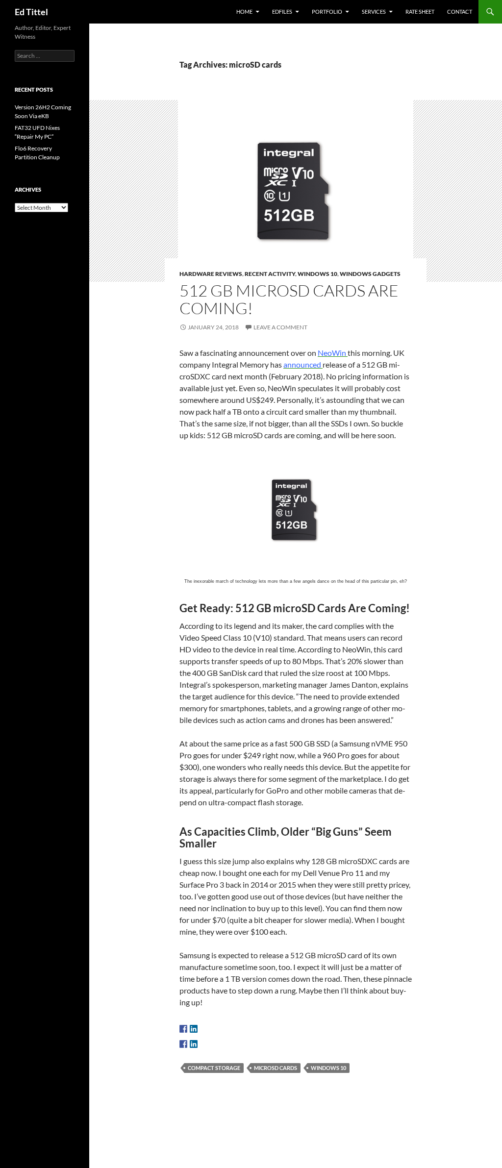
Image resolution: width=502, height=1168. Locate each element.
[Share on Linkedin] (194, 1044)
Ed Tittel (31, 11)
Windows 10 (317, 273)
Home (244, 11)
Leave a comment (280, 327)
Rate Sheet (419, 11)
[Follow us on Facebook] (183, 1029)
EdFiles (282, 11)
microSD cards (275, 1068)
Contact (459, 11)
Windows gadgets (370, 273)
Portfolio (327, 11)
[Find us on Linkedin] (194, 1029)
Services (374, 11)
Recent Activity (270, 273)
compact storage (214, 1068)
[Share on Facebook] (183, 1044)
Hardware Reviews (210, 273)
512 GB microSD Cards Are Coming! (289, 299)
